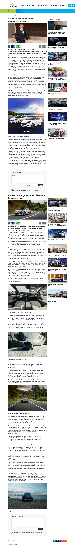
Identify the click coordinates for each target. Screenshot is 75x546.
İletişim (33, 540)
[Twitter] (12, 46)
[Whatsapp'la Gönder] (17, 46)
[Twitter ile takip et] (57, 541)
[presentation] (12, 11)
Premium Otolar (57, 5)
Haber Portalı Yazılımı (13, 544)
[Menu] (70, 6)
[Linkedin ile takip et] (60, 541)
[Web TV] (63, 1)
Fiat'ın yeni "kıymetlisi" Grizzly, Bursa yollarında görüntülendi (33, 10)
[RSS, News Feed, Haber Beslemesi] (65, 541)
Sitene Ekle (26, 1)
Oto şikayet (22, 5)
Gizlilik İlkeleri (37, 540)
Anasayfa (11, 15)
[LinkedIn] (14, 46)
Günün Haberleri (17, 1)
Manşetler (12, 1)
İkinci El (64, 5)
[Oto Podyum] (12, 5)
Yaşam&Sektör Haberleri (18, 15)
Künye (29, 540)
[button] (40, 46)
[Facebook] (9, 46)
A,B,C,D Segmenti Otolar (46, 5)
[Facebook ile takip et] (54, 541)
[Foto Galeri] (66, 1)
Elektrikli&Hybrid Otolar (32, 5)
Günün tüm (63, 10)
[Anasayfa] (8, 1)
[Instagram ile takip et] (62, 541)
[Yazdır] (19, 46)
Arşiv (22, 1)
